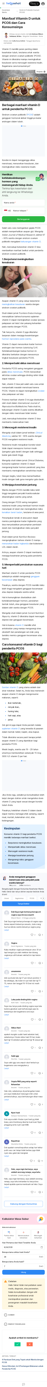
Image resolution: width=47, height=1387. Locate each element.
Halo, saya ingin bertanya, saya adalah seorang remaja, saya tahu (25, 1170)
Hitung (23, 1272)
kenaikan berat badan (12, 512)
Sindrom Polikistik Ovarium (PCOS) (29, 11)
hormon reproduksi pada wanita (16, 339)
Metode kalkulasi (9, 1227)
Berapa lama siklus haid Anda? (16, 1252)
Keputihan (15, 1141)
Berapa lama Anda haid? (13, 1261)
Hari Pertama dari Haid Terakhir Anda (19, 1242)
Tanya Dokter (23, 904)
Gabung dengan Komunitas (23, 1204)
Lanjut (6, 930)
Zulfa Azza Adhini (18, 41)
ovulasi (41, 391)
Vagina (14, 943)
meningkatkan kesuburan (13, 304)
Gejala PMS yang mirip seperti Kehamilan (24, 1082)
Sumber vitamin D (10, 687)
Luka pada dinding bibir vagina (24, 999)
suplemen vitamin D (11, 728)
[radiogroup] (23, 1234)
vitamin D (19, 625)
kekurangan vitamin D (31, 241)
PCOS (30, 114)
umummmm (16, 971)
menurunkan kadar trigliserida (15, 543)
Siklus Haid (16, 1028)
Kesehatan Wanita (6, 11)
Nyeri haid (15, 1113)
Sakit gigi (15, 1056)
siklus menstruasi (15, 372)
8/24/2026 (8, 1247)
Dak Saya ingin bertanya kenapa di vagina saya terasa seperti (26, 913)
